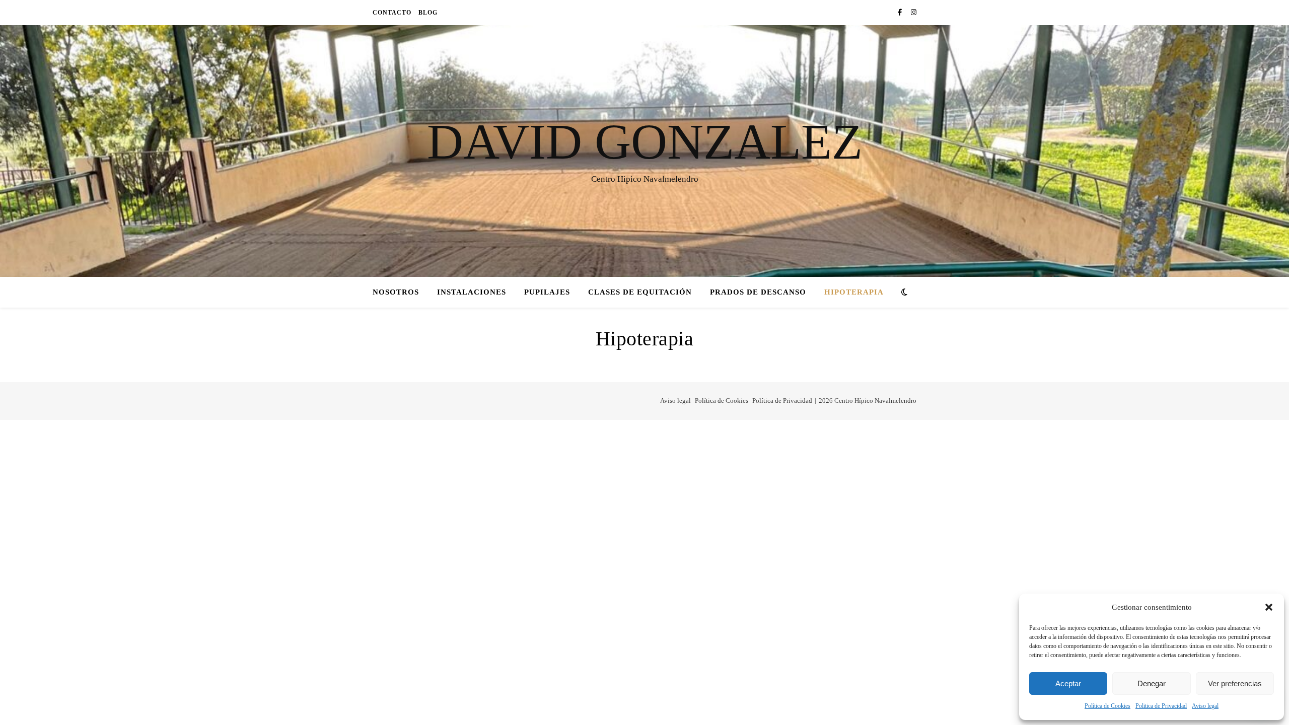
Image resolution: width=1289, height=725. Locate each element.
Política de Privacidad (782, 400)
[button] (1269, 607)
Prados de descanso (758, 292)
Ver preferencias (1235, 683)
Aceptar (1068, 683)
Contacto (392, 12)
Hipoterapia (854, 292)
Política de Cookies (1107, 705)
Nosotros (396, 292)
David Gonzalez (645, 142)
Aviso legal (1205, 705)
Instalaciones (471, 292)
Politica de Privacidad (1161, 705)
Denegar (1151, 683)
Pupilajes (547, 292)
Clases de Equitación (640, 292)
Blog (428, 12)
